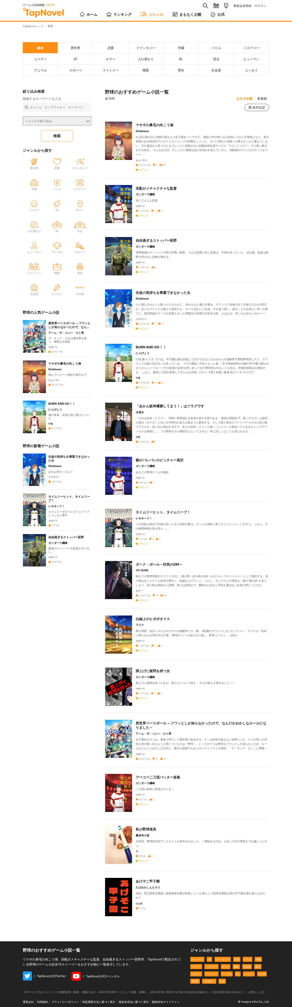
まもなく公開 (190, 14)
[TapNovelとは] (226, 5)
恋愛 (237, 959)
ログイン (260, 5)
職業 (236, 966)
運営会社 (28, 1002)
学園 (258, 959)
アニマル (226, 974)
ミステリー (211, 966)
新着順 (262, 98)
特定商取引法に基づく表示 (98, 1002)
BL (237, 974)
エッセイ (248, 974)
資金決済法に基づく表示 (134, 1002)
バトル (247, 959)
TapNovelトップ (33, 26)
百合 (222, 981)
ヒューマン (197, 959)
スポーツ (196, 974)
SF (209, 959)
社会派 (247, 966)
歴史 (258, 966)
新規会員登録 (242, 5)
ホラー (225, 966)
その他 (261, 974)
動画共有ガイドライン (166, 1002)
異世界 (195, 981)
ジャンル (156, 14)
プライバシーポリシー (65, 1002)
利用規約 (42, 1002)
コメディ (196, 966)
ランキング (122, 14)
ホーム (91, 14)
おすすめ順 (245, 98)
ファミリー (211, 974)
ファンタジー (222, 959)
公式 (221, 14)
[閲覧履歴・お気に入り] (216, 5)
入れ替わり (209, 981)
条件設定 (259, 107)
